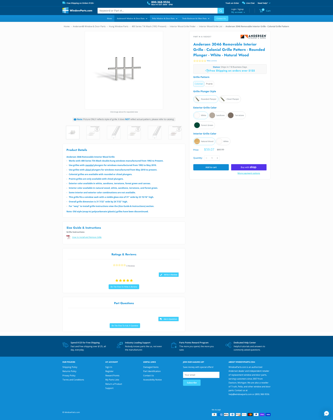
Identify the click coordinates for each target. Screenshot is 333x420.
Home (109, 18)
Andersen (254, 37)
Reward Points (112, 375)
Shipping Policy (69, 367)
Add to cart (211, 167)
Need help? (263, 3)
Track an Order (232, 3)
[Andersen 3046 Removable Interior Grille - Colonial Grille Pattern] (124, 70)
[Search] (220, 11)
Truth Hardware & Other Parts (194, 18)
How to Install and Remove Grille (87, 237)
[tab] (169, 274)
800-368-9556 (160, 2)
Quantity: (198, 157)
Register (109, 371)
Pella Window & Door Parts (163, 18)
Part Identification (152, 371)
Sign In (108, 367)
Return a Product (113, 384)
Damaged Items (151, 367)
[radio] (198, 84)
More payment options (249, 173)
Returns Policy (69, 371)
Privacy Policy (68, 375)
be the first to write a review (124, 287)
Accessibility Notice (152, 379)
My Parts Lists (112, 379)
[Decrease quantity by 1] (206, 158)
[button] (326, 413)
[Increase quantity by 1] (217, 158)
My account (237, 12)
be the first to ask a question (125, 326)
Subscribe (192, 382)
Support (109, 388)
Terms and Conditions (73, 379)
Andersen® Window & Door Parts (131, 18)
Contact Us (221, 18)
